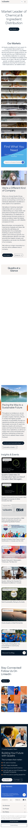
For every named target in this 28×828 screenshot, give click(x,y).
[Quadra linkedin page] (23, 800)
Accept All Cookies (14, 821)
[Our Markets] (24, 794)
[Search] (22, 1)
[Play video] (14, 178)
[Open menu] (25, 2)
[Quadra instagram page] (25, 800)
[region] (14, 820)
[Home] (5, 1)
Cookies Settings (14, 825)
